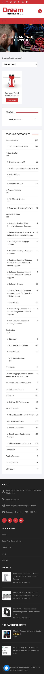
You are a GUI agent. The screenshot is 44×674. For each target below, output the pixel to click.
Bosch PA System (16, 428)
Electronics (10, 330)
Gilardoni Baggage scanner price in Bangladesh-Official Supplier (20, 374)
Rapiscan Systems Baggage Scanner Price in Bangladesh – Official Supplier (19, 263)
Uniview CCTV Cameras (19, 402)
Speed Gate (10, 450)
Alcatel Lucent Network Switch (21, 415)
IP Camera (10, 395)
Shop (4, 534)
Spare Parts (14, 302)
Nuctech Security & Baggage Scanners (20, 252)
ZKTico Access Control (18, 146)
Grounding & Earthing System (21, 208)
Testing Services (12, 456)
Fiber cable (10, 367)
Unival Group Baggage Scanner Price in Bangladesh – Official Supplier (20, 312)
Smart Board (14, 352)
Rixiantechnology (18, 358)
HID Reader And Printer (18, 345)
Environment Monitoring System (22, 168)
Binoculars (13, 339)
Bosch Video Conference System (18, 435)
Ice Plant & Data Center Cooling (18, 383)
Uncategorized (12, 462)
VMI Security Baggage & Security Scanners (18, 322)
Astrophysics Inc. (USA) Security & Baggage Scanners (19, 224)
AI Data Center (11, 153)
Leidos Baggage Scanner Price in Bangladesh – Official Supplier (20, 233)
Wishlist (5, 560)
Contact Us (6, 547)
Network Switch (12, 408)
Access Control (12, 140)
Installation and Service (15, 389)
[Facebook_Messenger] (6, 668)
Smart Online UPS (16, 184)
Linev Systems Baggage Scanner (18, 242)
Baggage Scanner (13, 214)
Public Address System (15, 421)
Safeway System (16, 284)
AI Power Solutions (13, 190)
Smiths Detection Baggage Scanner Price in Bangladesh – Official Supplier (19, 293)
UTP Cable (10, 469)
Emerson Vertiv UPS (17, 162)
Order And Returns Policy (12, 541)
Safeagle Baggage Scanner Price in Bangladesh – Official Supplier (19, 275)
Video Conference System (20, 443)
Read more (12, 100)
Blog (4, 554)
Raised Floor (14, 175)
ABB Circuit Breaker (17, 199)
